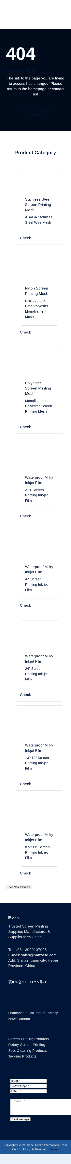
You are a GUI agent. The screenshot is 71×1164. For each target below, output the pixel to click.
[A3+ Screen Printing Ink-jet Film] (39, 460)
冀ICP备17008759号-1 (27, 982)
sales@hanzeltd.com (39, 955)
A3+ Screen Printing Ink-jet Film (36, 495)
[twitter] (32, 974)
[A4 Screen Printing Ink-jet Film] (39, 549)
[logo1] (14, 918)
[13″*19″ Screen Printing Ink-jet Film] (39, 728)
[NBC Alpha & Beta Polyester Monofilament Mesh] (39, 271)
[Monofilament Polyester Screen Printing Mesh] (39, 365)
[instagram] (39, 974)
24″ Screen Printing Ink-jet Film (36, 674)
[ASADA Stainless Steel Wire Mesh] (39, 187)
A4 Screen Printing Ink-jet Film (36, 584)
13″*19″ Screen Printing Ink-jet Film (37, 763)
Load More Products (19, 887)
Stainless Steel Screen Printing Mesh (38, 204)
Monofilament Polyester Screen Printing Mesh (38, 406)
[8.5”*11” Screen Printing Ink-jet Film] (39, 817)
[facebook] (24, 974)
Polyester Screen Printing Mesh (38, 388)
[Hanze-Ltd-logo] (35, 6)
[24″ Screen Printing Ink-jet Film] (39, 638)
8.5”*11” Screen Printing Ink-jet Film (37, 852)
